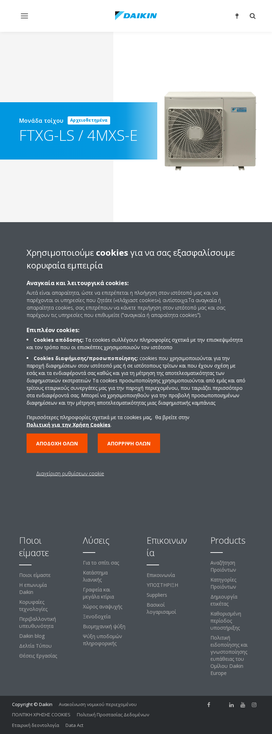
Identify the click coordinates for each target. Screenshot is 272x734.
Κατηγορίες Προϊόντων (223, 583)
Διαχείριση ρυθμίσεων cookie (70, 473)
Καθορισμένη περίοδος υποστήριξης (225, 620)
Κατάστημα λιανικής (95, 576)
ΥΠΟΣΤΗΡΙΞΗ (162, 585)
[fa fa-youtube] (243, 705)
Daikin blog (32, 635)
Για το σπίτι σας (101, 562)
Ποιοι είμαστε (35, 575)
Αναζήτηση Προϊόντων (223, 566)
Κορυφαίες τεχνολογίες (33, 605)
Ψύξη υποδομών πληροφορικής (102, 640)
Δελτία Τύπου (35, 645)
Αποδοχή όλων (57, 443)
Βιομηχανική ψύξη (104, 626)
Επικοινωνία (161, 575)
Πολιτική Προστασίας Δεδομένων (113, 714)
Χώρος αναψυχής (102, 606)
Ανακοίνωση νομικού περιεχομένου (98, 704)
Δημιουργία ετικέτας (223, 600)
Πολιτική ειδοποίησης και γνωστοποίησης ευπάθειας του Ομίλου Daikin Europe (229, 655)
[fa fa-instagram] (254, 705)
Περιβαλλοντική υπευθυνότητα (37, 622)
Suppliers (157, 594)
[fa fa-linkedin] (231, 705)
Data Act (74, 725)
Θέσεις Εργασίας (38, 655)
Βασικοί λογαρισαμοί (161, 608)
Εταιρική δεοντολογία (35, 725)
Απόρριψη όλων (129, 443)
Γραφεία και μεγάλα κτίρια (98, 593)
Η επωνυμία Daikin (33, 588)
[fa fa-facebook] (209, 705)
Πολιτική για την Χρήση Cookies (68, 424)
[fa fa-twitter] (220, 705)
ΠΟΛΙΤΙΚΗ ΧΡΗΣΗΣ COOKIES (41, 714)
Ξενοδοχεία (96, 616)
